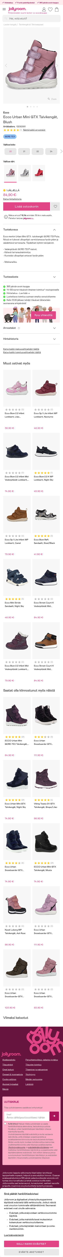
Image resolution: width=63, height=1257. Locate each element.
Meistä (5, 1089)
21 (24, 151)
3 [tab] (34, 106)
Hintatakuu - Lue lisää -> (18, 293)
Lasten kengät (10, 24)
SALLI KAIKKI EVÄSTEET (31, 1244)
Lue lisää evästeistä (14, 1235)
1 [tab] (27, 106)
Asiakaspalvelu (8, 1059)
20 (10, 151)
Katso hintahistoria (12, 199)
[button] (4, 9)
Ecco (6, 112)
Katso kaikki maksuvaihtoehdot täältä (21, 349)
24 (51, 151)
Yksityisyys (30, 1074)
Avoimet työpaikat (10, 1084)
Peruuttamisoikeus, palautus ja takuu (42, 1059)
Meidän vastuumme (34, 1079)
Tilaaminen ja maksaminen (37, 1069)
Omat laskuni (8, 1069)
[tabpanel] (31, 65)
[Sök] (6, 18)
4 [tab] (37, 106)
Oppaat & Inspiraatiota (12, 1074)
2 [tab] (30, 106)
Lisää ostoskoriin (26, 206)
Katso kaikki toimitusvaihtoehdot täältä (22, 352)
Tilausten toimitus (34, 1064)
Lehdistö (29, 1084)
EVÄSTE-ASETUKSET (31, 1252)
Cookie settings (9, 1079)
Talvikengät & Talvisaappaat (31, 24)
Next (57, 65)
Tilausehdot (7, 1064)
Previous (6, 65)
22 (38, 151)
